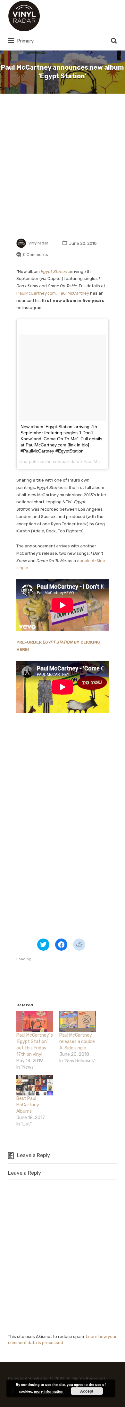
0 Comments (35, 254)
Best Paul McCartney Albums (27, 1105)
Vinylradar (63, 16)
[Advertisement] (62, 165)
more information (48, 1391)
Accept (86, 1391)
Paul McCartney (73, 293)
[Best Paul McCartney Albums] (34, 1085)
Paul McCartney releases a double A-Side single (77, 1041)
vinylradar (38, 243)
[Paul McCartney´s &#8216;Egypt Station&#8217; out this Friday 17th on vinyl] (34, 1021)
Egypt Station (54, 271)
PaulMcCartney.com (36, 293)
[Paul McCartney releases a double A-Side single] (77, 1021)
